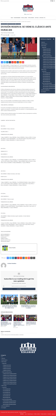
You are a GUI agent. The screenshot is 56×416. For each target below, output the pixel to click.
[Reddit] (15, 62)
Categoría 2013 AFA (47, 49)
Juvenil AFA (44, 71)
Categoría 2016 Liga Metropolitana (9, 378)
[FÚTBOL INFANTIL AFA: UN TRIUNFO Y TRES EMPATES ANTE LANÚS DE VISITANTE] (31, 318)
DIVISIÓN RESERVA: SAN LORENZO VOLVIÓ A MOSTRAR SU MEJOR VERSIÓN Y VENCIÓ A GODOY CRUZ (18, 324)
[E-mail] (2, 253)
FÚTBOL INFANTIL (31, 17)
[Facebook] (2, 62)
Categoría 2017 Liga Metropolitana (9, 380)
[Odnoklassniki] (20, 62)
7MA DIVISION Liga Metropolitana (49, 84)
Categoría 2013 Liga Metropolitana (9, 373)
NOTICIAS (37, 17)
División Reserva (17, 17)
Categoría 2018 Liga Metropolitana (9, 382)
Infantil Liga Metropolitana (47, 55)
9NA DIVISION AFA (46, 81)
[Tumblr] (10, 62)
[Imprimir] (34, 258)
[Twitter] (5, 62)
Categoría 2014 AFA (47, 50)
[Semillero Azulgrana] (28, 7)
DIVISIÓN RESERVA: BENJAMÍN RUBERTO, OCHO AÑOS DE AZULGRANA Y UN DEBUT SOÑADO (6, 323)
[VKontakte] (18, 62)
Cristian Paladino (11, 263)
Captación (41, 17)
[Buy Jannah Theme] (28, 14)
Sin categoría (43, 91)
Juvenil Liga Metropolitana (47, 83)
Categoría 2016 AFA (47, 54)
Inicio (12, 17)
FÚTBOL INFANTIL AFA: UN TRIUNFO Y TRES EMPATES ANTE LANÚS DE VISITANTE (31, 323)
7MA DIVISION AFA (46, 78)
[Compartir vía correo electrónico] (31, 258)
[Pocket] (23, 62)
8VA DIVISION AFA (46, 79)
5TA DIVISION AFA (46, 74)
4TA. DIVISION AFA (46, 72)
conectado (12, 334)
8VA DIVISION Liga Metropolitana (49, 86)
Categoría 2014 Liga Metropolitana (9, 375)
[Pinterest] (12, 62)
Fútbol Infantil (43, 45)
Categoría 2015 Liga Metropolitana (9, 377)
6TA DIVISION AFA (46, 76)
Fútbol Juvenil (43, 69)
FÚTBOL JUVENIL (24, 17)
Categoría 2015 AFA (47, 52)
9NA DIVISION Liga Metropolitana (49, 88)
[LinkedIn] (7, 62)
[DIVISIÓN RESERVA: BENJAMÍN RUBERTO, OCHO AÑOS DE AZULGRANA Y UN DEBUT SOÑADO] (6, 318)
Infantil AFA (44, 47)
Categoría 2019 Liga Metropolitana (9, 383)
